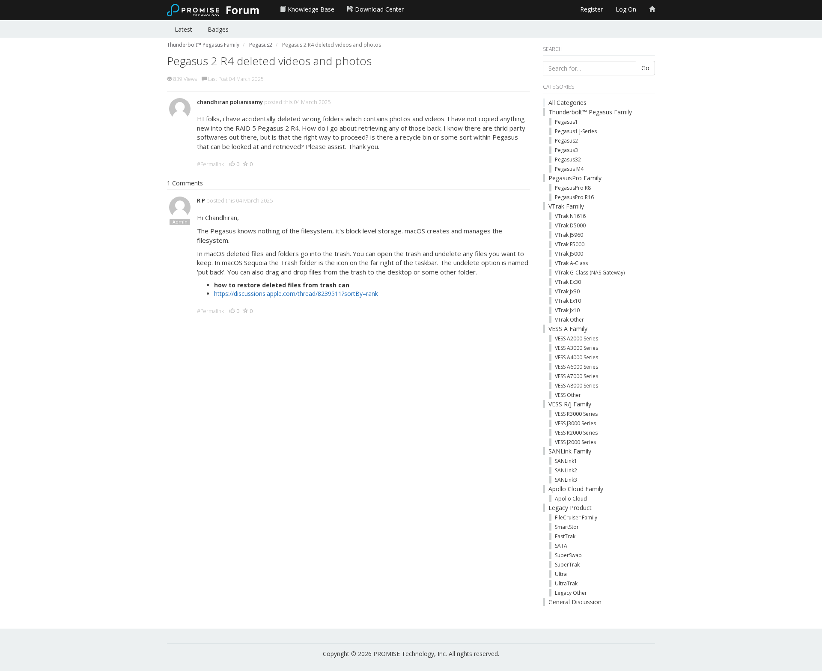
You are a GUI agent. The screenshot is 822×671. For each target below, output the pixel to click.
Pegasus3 (566, 150)
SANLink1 (566, 461)
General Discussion (575, 602)
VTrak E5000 (569, 244)
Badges (218, 29)
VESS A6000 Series (576, 366)
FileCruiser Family (576, 517)
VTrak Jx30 (567, 291)
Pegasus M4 (569, 169)
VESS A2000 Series (576, 338)
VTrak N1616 (570, 216)
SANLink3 (566, 479)
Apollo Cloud (571, 498)
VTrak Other (569, 319)
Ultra (561, 574)
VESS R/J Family (569, 404)
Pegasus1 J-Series (576, 131)
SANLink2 (566, 470)
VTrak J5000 (569, 253)
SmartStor (567, 527)
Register (591, 9)
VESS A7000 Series (576, 376)
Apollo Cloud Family (575, 489)
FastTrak (565, 536)
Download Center (378, 9)
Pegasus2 (566, 140)
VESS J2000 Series (575, 442)
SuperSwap (568, 555)
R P (201, 200)
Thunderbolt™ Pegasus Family (590, 112)
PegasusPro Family (575, 178)
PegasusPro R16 (574, 197)
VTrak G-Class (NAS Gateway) (590, 272)
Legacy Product (570, 508)
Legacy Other (571, 592)
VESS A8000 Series (576, 385)
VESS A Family (567, 329)
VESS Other (568, 395)
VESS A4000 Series (576, 357)
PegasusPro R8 (573, 187)
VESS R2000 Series (576, 432)
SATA (561, 545)
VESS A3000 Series (576, 348)
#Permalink (210, 164)
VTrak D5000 (570, 225)
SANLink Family (569, 451)
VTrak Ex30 (568, 282)
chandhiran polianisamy (230, 102)
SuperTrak (567, 564)
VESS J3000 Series (575, 423)
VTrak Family (566, 206)
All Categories (567, 102)
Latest (183, 29)
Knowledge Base (310, 9)
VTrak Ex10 (568, 300)
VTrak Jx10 (567, 310)
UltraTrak (566, 583)
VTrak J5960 (569, 235)
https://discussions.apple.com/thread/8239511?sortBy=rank (296, 293)
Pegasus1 (566, 121)
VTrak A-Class (571, 263)
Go (645, 68)
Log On (626, 9)
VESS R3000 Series (576, 414)
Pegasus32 (568, 159)
